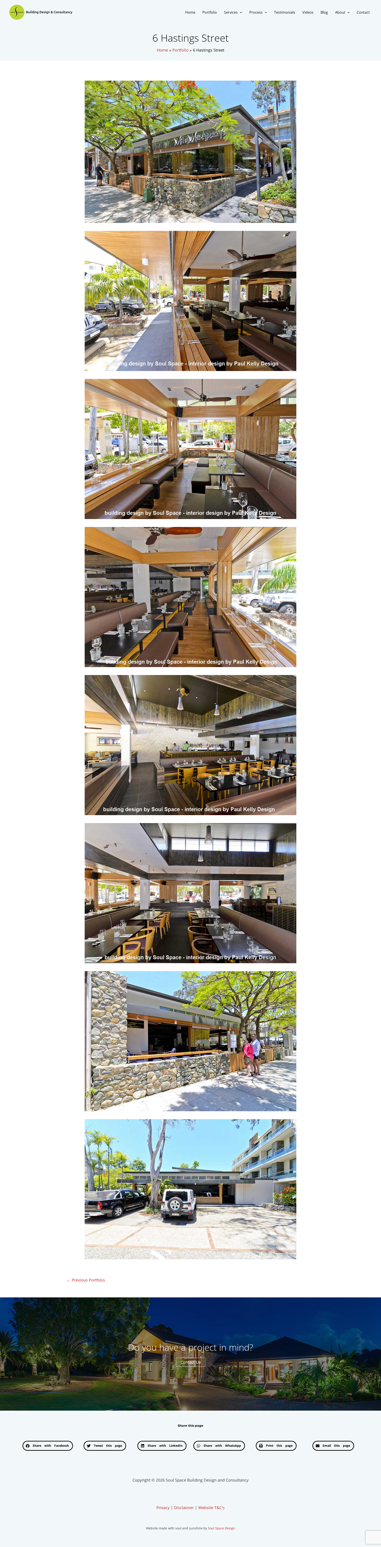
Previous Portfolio (86, 1280)
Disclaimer (184, 1507)
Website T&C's (211, 1507)
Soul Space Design (221, 1528)
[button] (240, 12)
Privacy (163, 1507)
